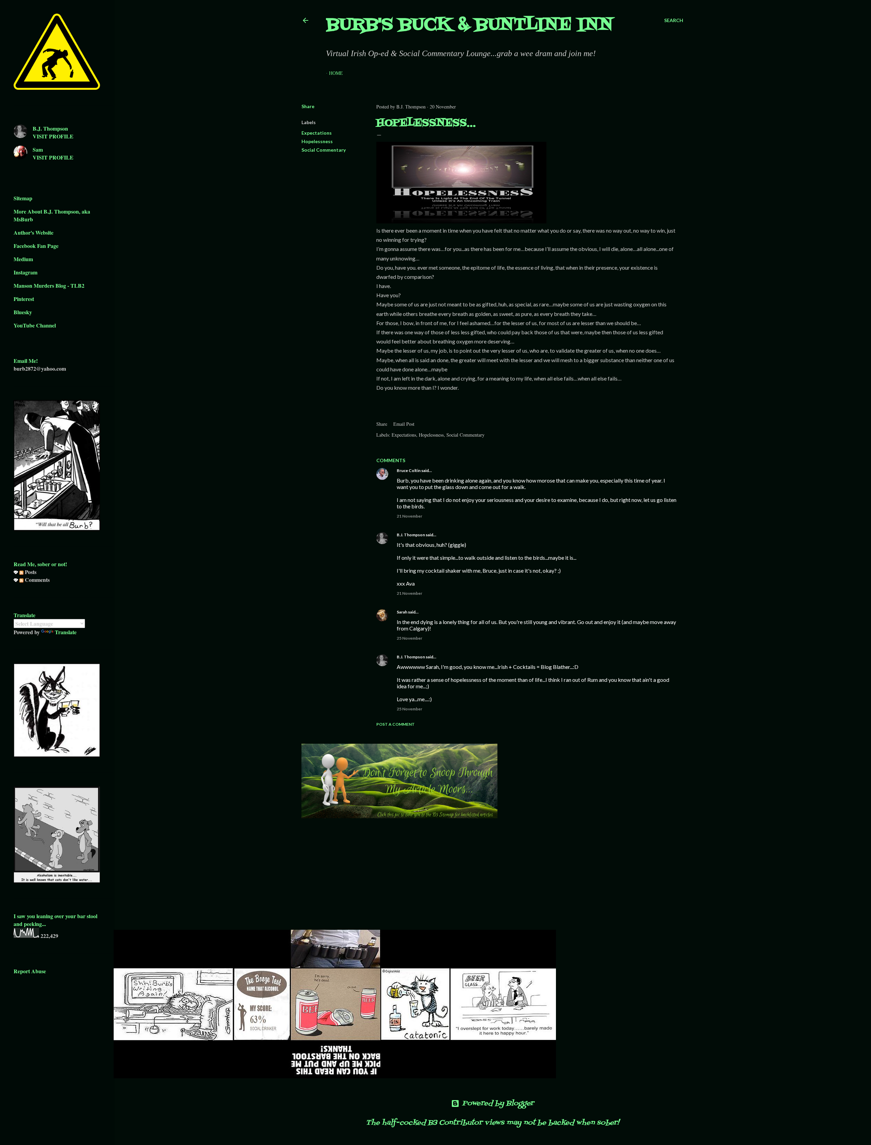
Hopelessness (317, 141)
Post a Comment (395, 724)
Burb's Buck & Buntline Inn (469, 25)
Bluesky (23, 312)
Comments (36, 580)
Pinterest (24, 299)
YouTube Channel (35, 325)
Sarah (402, 611)
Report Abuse (30, 971)
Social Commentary (323, 150)
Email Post (403, 424)
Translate (66, 632)
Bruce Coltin (409, 470)
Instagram (25, 272)
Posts (29, 572)
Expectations (316, 133)
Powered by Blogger (498, 1103)
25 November (409, 638)
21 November (409, 516)
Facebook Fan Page (36, 246)
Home (336, 73)
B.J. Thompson (411, 534)
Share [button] (307, 106)
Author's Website (33, 232)
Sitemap (23, 198)
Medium (23, 259)
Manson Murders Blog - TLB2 (49, 285)
